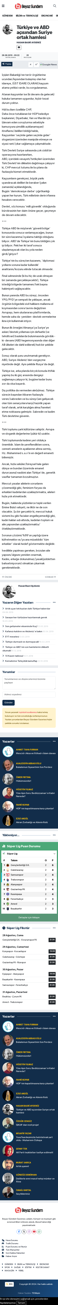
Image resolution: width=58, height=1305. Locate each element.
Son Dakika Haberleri (15, 1253)
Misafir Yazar (23, 1133)
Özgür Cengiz (24, 1121)
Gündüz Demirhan (26, 1175)
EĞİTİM (28, 1267)
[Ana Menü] (3, 6)
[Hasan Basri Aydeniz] (7, 29)
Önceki (8, 577)
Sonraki (49, 577)
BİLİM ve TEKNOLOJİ (27, 16)
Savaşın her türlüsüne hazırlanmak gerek (26, 617)
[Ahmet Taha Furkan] (8, 751)
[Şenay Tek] (8, 1151)
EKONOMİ (47, 16)
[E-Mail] (19, 47)
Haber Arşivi (11, 1256)
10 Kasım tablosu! (14, 656)
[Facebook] (19, 1231)
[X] (24, 1231)
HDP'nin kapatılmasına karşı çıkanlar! (35, 808)
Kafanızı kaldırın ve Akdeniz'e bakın (24, 631)
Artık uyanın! (22, 1166)
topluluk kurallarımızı (28, 712)
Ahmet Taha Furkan (27, 750)
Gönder (8, 702)
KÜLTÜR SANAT (43, 1267)
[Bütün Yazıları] (54, 602)
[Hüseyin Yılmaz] (8, 793)
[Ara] (54, 6)
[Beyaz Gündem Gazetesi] (29, 6)
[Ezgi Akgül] (8, 820)
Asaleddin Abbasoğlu (28, 763)
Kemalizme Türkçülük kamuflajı (21, 661)
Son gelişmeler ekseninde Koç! (21, 626)
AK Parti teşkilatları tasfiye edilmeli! (34, 1152)
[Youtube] (34, 1231)
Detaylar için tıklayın (29, 917)
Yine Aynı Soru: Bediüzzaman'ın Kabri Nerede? (35, 794)
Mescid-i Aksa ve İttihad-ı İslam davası (36, 753)
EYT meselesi (12, 637)
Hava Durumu (12, 1240)
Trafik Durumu (12, 1243)
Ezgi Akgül (22, 819)
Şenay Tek (21, 1149)
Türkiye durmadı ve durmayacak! (22, 642)
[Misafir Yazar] (8, 1137)
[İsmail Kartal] (8, 1192)
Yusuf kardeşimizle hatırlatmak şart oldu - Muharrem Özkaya (34, 1139)
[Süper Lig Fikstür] (54, 928)
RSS (11, 1284)
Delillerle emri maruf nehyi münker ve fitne (35, 1180)
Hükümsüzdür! (23, 781)
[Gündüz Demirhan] (8, 1178)
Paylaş (8, 64)
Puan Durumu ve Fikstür (16, 1247)
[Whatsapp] (39, 1231)
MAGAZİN (9, 1271)
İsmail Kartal (23, 1190)
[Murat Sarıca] (8, 1164)
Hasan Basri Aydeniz (29, 42)
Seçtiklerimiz (23, 1194)
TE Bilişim (36, 1293)
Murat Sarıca (23, 1163)
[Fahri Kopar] (8, 806)
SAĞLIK (17, 1267)
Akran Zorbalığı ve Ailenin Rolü (32, 822)
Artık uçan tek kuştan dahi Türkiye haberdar (27, 609)
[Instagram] (29, 1231)
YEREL (21, 1271)
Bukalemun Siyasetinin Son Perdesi (34, 767)
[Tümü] (54, 741)
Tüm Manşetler (13, 1250)
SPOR (7, 1267)
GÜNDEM (7, 16)
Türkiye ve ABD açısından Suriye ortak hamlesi (35, 1111)
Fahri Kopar (22, 805)
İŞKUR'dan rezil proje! (27, 1125)
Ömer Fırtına (23, 777)
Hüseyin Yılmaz (24, 789)
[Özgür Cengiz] (8, 1123)
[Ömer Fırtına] (8, 779)
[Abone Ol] (48, 64)
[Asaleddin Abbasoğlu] (8, 765)
